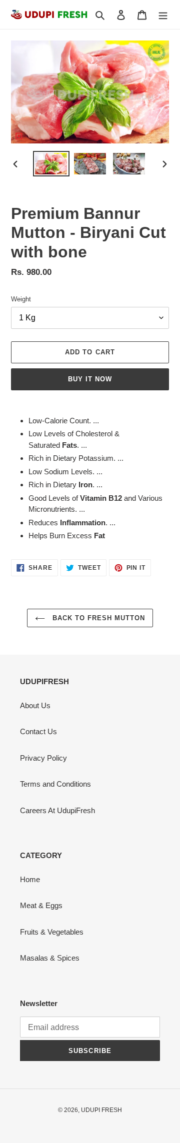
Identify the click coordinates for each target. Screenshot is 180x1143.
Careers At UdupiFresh (57, 810)
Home (30, 879)
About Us (35, 705)
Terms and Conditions (55, 784)
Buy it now (90, 379)
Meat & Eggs (41, 905)
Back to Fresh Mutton (98, 618)
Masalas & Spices (50, 958)
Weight (21, 299)
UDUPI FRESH (101, 1110)
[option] (51, 163)
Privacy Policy (43, 758)
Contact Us (38, 731)
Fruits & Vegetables (52, 932)
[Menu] (163, 14)
